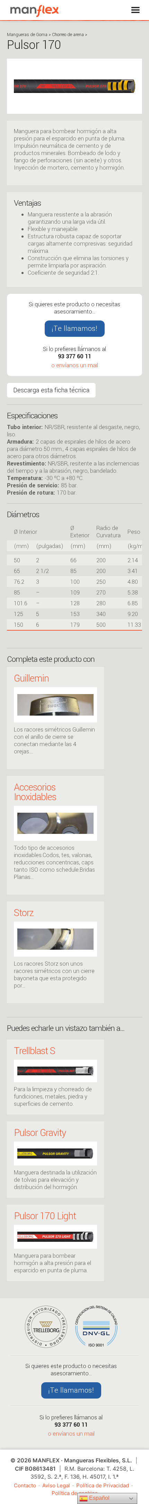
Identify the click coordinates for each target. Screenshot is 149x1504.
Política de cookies (75, 1493)
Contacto (25, 1485)
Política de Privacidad (102, 1485)
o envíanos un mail (74, 365)
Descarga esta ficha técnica (51, 390)
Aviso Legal (56, 1485)
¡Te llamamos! (75, 328)
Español (98, 1498)
